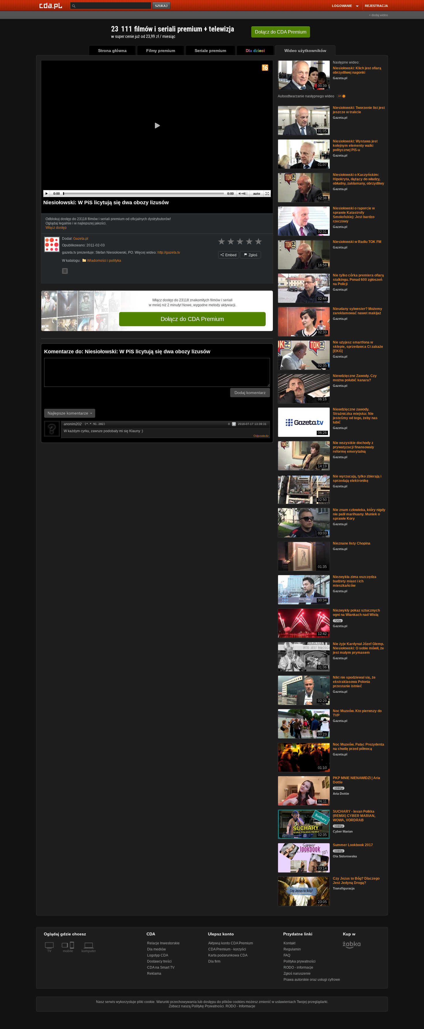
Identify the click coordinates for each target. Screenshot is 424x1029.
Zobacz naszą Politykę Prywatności (196, 1006)
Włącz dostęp (56, 228)
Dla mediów (156, 949)
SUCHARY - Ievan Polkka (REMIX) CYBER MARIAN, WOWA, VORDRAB (354, 815)
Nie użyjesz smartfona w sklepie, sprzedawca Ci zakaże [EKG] (358, 346)
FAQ (287, 955)
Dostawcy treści (159, 961)
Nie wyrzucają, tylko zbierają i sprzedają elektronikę (357, 478)
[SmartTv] (72, 954)
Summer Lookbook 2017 (353, 845)
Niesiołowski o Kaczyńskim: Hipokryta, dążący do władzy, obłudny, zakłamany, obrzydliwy (358, 179)
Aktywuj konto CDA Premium (230, 943)
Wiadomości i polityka (104, 261)
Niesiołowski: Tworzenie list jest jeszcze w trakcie (359, 110)
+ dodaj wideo (378, 15)
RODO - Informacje (240, 1006)
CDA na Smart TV (161, 967)
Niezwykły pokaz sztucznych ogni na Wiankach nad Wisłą (356, 612)
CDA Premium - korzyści (227, 949)
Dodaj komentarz (250, 392)
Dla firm (214, 961)
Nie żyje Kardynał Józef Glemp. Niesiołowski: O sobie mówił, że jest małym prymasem (358, 648)
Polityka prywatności (300, 961)
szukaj (161, 6)
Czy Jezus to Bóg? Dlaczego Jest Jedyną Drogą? (356, 880)
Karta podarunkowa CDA (227, 955)
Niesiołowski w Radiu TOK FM (357, 242)
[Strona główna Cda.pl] (51, 5)
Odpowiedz (261, 435)
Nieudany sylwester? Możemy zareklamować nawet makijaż (357, 311)
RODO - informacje (298, 967)
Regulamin (292, 949)
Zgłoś (252, 255)
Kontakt (289, 943)
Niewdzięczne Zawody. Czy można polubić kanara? (355, 378)
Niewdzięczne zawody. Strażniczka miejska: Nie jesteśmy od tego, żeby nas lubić (355, 415)
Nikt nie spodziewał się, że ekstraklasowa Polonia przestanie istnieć (354, 681)
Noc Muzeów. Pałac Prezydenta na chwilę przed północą (358, 746)
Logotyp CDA (157, 955)
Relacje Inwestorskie (163, 943)
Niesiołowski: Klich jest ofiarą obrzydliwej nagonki (357, 70)
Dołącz (280, 31)
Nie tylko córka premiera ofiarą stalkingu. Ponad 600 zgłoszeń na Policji (358, 279)
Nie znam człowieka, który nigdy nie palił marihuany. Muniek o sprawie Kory (359, 514)
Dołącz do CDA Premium (192, 319)
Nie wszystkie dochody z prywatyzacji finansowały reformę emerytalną (353, 447)
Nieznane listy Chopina (351, 543)
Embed (230, 255)
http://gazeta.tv (168, 252)
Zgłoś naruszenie (297, 974)
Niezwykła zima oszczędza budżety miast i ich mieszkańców (354, 581)
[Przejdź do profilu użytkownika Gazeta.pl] (52, 244)
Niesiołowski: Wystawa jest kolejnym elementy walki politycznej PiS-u (355, 145)
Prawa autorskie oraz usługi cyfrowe (312, 980)
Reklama (154, 974)
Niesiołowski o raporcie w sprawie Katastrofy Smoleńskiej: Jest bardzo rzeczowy (354, 214)
